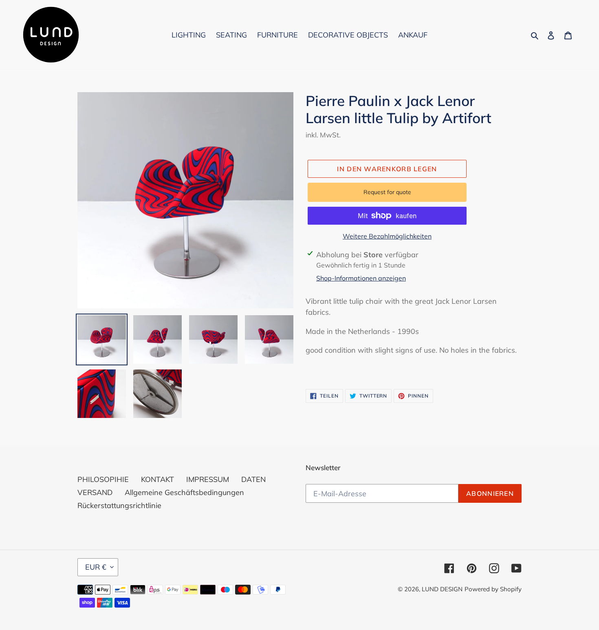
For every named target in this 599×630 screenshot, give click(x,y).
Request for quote (387, 192)
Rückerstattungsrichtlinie (119, 505)
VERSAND (94, 492)
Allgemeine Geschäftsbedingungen (184, 492)
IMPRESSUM (207, 479)
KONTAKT (157, 479)
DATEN (253, 479)
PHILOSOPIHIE (103, 479)
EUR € (95, 567)
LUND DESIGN (442, 589)
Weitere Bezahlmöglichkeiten (387, 236)
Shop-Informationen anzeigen (361, 278)
